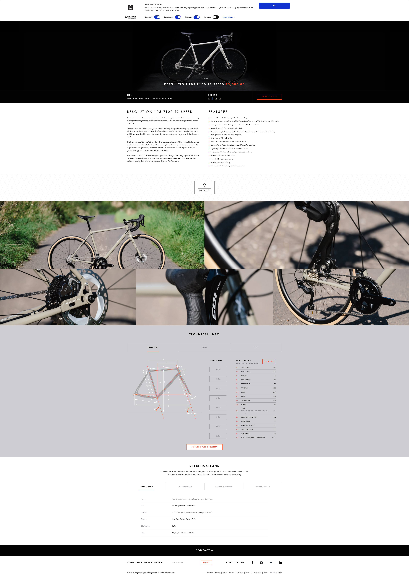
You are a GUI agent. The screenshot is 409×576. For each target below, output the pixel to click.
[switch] (178, 17)
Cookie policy (257, 572)
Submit (206, 562)
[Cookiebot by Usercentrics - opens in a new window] (130, 17)
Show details (228, 17)
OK (274, 5)
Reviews (217, 572)
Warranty (210, 572)
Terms (265, 572)
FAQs (225, 572)
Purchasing (240, 572)
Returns (231, 572)
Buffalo (280, 572)
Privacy (248, 572)
